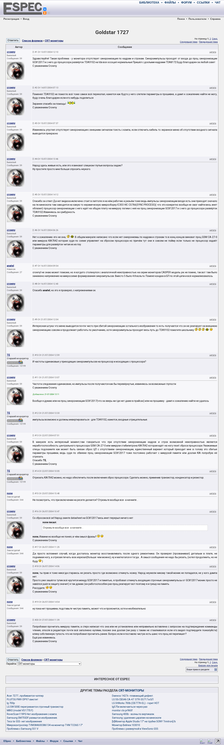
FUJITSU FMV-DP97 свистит (22, 699)
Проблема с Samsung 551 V (22, 728)
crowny (11, 51)
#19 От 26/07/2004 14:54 (47, 602)
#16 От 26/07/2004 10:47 (47, 511)
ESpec (7, 741)
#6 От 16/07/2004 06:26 (46, 230)
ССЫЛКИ (203, 2)
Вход (26, 18)
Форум (54, 741)
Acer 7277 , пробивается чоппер (25, 695)
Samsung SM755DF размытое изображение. (32, 717)
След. (215, 39)
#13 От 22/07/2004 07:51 (47, 435)
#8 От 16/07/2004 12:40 (46, 284)
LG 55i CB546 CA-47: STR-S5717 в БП (132, 699)
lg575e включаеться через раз (129, 706)
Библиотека (23, 741)
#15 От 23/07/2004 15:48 (47, 493)
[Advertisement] (179, 10)
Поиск (181, 18)
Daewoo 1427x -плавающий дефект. (132, 695)
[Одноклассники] (44, 12)
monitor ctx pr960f (122, 710)
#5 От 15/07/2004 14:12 (46, 194)
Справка (215, 18)
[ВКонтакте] (44, 9)
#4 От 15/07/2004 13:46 (46, 159)
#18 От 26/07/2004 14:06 (47, 566)
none (10, 493)
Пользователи (197, 18)
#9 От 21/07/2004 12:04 (46, 319)
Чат (80, 741)
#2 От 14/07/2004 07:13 (46, 87)
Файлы (40, 741)
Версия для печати (208, 665)
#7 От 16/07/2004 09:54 (46, 266)
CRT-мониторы (54, 40)
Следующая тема (188, 42)
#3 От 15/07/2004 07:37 (46, 123)
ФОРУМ (186, 2)
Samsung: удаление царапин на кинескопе (136, 717)
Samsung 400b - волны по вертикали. (133, 714)
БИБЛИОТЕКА (149, 2)
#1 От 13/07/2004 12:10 (46, 52)
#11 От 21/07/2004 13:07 (47, 377)
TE (8, 355)
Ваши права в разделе (198, 669)
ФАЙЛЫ (170, 2)
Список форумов (32, 40)
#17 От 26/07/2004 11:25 (47, 547)
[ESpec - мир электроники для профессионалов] (23, 16)
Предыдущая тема (208, 42)
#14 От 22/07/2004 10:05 (47, 471)
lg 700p (11, 703)
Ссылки (68, 741)
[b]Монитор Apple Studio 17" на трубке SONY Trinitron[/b (144, 721)
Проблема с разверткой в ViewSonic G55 (135, 728)
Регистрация (11, 18)
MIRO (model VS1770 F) (20, 710)
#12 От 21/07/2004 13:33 (47, 413)
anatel (10, 265)
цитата (212, 52)
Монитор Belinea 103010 (126, 725)
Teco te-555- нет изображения (24, 721)
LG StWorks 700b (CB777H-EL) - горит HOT (135, 703)
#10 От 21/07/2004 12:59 (47, 355)
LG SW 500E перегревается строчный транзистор (35, 706)
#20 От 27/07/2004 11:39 (47, 620)
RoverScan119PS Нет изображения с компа (32, 714)
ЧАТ (217, 2)
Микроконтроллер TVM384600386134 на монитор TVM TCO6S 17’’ (45, 725)
